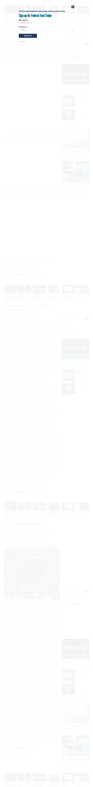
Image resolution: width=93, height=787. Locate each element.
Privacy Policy (22, 41)
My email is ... (24, 20)
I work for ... (24, 26)
